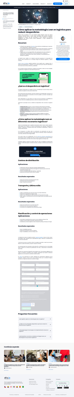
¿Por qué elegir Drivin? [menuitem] (33, 384)
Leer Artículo (6, 370)
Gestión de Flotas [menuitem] (32, 381)
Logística (20, 26)
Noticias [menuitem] (47, 384)
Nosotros (49, 3)
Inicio (23, 3)
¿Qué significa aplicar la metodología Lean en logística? (31, 319)
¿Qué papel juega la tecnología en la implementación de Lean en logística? (33, 330)
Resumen (4, 16)
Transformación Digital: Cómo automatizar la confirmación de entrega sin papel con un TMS (59, 365)
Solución (28, 3)
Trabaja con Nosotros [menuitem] (50, 390)
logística (33, 46)
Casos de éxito (36, 3)
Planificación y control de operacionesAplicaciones (7, 26)
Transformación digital (28, 26)
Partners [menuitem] (47, 387)
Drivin (21, 256)
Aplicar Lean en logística (23, 63)
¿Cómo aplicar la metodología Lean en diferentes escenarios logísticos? (9, 21)
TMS (4, 363)
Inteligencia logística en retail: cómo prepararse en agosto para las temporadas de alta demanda (14, 365)
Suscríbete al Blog (62, 383)
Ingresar (66, 3)
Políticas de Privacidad (29, 394)
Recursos (43, 3)
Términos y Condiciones (14, 394)
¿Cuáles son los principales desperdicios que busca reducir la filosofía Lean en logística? (33, 324)
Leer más (58, 7)
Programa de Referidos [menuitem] (50, 388)
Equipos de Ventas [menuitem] (32, 382)
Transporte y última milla (7, 24)
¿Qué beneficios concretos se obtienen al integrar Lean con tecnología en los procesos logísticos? (32, 337)
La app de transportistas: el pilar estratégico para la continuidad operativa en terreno (36, 365)
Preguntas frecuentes (7, 28)
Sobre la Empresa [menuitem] (49, 381)
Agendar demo (58, 3)
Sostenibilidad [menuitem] (48, 382)
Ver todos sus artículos (63, 59)
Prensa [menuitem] (47, 385)
